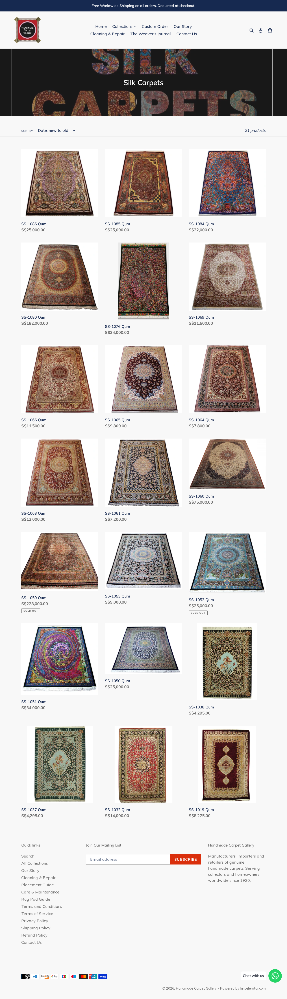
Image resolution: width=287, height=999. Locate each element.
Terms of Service (37, 913)
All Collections (34, 863)
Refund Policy (34, 935)
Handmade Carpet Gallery (196, 988)
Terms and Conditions (41, 906)
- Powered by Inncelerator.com (242, 988)
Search (27, 856)
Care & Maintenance (40, 892)
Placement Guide (37, 884)
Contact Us (31, 942)
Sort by (27, 130)
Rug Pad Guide (35, 899)
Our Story (30, 870)
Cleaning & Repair (38, 877)
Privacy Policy (34, 920)
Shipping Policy (35, 928)
